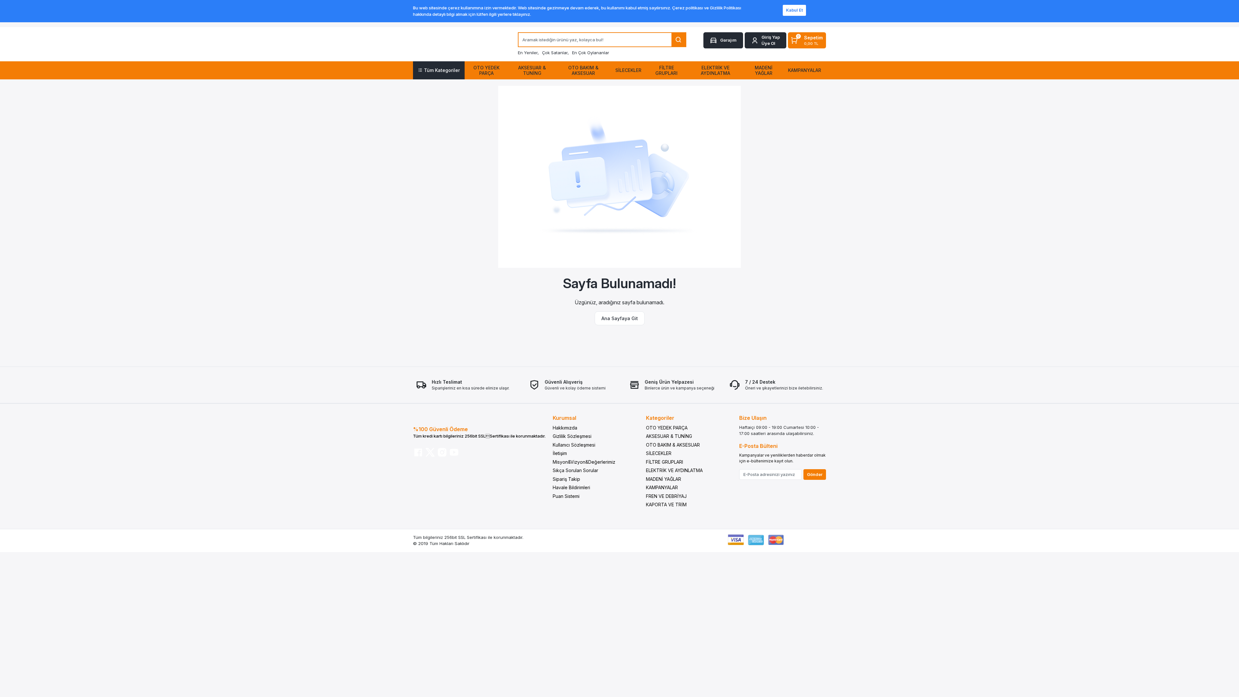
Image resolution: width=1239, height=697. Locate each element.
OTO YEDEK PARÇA (667, 427)
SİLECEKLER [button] (628, 70)
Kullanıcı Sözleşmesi (574, 445)
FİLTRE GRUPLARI (664, 462)
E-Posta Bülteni (758, 446)
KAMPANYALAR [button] (804, 70)
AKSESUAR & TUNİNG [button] (532, 70)
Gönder (814, 474)
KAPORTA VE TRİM (666, 504)
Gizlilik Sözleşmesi (572, 436)
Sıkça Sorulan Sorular (575, 470)
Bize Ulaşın (753, 418)
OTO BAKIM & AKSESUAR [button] (583, 70)
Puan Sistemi (566, 496)
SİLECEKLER (658, 453)
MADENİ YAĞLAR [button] (763, 70)
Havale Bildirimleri (571, 487)
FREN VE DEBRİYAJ (666, 496)
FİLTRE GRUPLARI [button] (666, 70)
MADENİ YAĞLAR (663, 479)
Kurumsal (564, 418)
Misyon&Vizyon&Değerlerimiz (584, 462)
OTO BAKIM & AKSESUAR (673, 445)
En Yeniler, (528, 52)
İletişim (560, 453)
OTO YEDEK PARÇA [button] (486, 70)
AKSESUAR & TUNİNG (669, 436)
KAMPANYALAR (662, 487)
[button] (765, 40)
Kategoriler (660, 418)
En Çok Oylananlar (590, 52)
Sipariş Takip (566, 479)
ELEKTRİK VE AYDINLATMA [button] (715, 70)
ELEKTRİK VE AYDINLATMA (674, 470)
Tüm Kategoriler (442, 70)
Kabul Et (794, 10)
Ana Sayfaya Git (619, 318)
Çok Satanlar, (555, 52)
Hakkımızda (565, 427)
